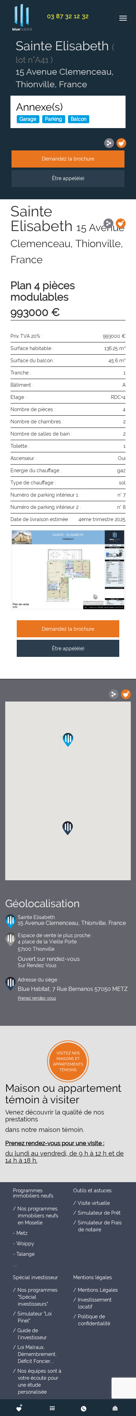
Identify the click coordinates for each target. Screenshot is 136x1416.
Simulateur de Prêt (99, 1213)
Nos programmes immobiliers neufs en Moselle (37, 1215)
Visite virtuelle (94, 1203)
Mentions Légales (98, 1290)
